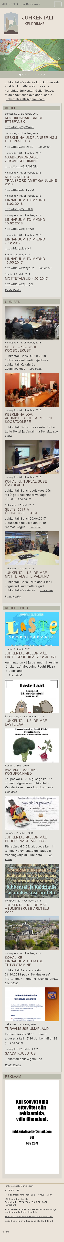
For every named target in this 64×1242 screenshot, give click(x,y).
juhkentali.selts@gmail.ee (23, 1059)
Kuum (10, 108)
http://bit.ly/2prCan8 (19, 127)
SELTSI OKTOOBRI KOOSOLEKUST (20, 348)
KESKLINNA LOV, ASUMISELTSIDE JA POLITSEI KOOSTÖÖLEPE (30, 418)
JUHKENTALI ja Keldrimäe (21, 4)
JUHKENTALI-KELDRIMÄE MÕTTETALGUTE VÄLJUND (27, 574)
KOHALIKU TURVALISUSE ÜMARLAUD (26, 483)
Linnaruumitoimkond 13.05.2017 (25, 260)
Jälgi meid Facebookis (16, 1199)
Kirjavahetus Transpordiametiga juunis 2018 (31, 180)
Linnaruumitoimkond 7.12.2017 (25, 241)
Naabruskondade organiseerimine (21, 159)
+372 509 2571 (13, 1190)
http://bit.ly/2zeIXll (18, 248)
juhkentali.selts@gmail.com (24, 99)
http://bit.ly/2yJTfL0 (19, 209)
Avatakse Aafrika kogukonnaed (21, 771)
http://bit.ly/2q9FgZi (19, 284)
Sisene (6, 1231)
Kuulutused (16, 608)
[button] (5, 58)
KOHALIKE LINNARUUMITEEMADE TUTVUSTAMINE (24, 961)
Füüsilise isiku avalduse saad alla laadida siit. (29, 1216)
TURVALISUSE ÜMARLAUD (27, 1028)
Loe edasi (44, 147)
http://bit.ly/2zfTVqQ (19, 189)
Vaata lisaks (13, 290)
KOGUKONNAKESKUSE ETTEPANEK (24, 119)
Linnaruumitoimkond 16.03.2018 (25, 201)
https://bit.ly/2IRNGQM (21, 166)
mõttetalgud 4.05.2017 (26, 278)
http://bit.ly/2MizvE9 (19, 146)
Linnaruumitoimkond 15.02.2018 (25, 221)
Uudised (12, 301)
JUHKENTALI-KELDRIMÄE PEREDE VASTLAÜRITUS (26, 839)
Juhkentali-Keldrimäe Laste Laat (26, 722)
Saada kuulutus (20, 1053)
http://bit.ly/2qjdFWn (19, 228)
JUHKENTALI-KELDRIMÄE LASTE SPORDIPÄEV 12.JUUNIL (31, 655)
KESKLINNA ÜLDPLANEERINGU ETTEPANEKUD (31, 139)
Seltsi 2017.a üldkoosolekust (21, 511)
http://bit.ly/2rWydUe (20, 268)
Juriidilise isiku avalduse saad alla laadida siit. (29, 1220)
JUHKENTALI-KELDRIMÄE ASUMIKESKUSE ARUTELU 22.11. (27, 908)
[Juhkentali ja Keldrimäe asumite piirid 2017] (32, 58)
